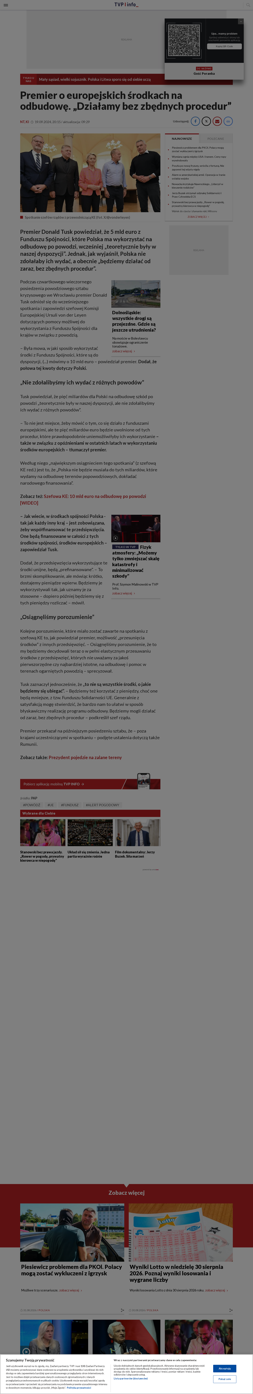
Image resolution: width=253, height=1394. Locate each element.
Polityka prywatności (79, 1387)
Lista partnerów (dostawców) (131, 1378)
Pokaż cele (225, 1379)
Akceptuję (225, 1368)
